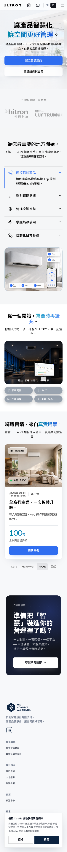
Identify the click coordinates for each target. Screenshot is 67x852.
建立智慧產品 (33, 60)
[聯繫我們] (37, 5)
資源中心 (10, 800)
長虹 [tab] (53, 566)
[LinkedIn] (9, 730)
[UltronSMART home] (12, 5)
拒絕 (20, 839)
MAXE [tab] (42, 566)
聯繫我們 (10, 783)
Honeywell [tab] (28, 566)
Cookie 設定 (17, 831)
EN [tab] (47, 5)
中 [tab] (53, 5)
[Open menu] (62, 5)
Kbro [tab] (14, 566)
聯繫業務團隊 (33, 662)
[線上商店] (28, 5)
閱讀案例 (33, 550)
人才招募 (10, 777)
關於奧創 (10, 771)
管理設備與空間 (33, 71)
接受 (46, 839)
